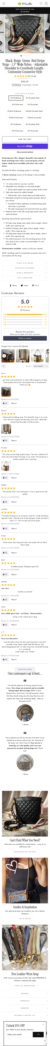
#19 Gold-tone (16, 124)
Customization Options (25, 852)
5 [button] (29, 56)
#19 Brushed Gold (32, 124)
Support (25, 994)
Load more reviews (25, 669)
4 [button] (27, 56)
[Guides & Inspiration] (25, 880)
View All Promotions (25, 986)
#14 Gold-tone (16, 98)
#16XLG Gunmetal (34, 117)
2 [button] (23, 56)
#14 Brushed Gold (32, 98)
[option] (25, 10)
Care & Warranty (25, 273)
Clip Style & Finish (25, 94)
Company (25, 1008)
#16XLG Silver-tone (16, 117)
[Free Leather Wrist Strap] (25, 947)
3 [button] (25, 56)
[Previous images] (4, 356)
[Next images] (46, 356)
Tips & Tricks (25, 919)
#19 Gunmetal (33, 131)
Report (14, 403)
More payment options (25, 152)
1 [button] (21, 56)
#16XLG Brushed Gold (34, 111)
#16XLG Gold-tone (14, 111)
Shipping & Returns (25, 268)
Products (24, 1001)
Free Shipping (16, 85)
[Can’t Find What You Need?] (25, 814)
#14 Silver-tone (17, 104)
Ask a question (25, 278)
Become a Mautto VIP (25, 1015)
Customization (27, 85)
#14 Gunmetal (33, 104)
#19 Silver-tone (17, 131)
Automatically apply (28, 980)
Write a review (25, 338)
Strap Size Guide (25, 263)
